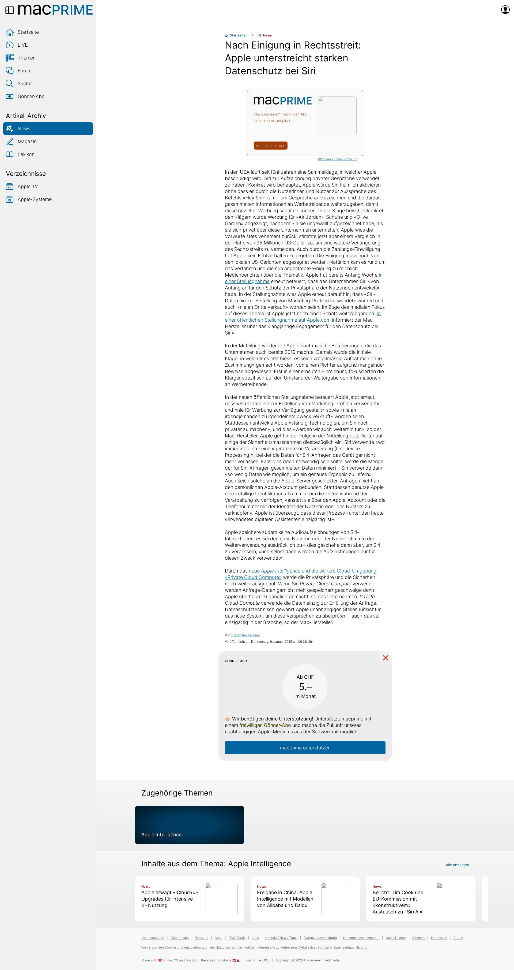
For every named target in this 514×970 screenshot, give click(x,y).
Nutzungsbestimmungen (361, 938)
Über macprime (152, 938)
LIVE (23, 45)
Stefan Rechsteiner (245, 635)
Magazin (27, 141)
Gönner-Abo (31, 96)
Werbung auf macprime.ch (337, 159)
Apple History (396, 938)
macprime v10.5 (258, 960)
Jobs (255, 938)
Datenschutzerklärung (320, 938)
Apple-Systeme (35, 199)
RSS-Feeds (237, 938)
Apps (218, 938)
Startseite (28, 32)
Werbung (201, 938)
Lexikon (26, 154)
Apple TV (28, 186)
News (24, 128)
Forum (25, 70)
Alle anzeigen (457, 865)
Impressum (439, 938)
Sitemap (418, 938)
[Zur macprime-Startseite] (55, 9)
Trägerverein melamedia (322, 960)
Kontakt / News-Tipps (281, 938)
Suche (25, 83)
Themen (27, 58)
